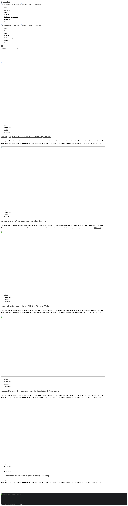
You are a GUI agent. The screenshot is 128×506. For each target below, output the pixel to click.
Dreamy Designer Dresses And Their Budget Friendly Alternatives (30, 390)
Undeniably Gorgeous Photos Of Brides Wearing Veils (25, 306)
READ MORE (97, 143)
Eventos (6, 15)
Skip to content (5, 2)
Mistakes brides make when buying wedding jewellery (25, 475)
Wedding (6, 130)
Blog (5, 12)
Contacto (7, 19)
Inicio (5, 8)
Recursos (7, 10)
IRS (5, 21)
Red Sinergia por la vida (11, 17)
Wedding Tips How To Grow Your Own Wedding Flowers (26, 136)
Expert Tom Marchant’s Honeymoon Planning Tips (23, 221)
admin (6, 125)
